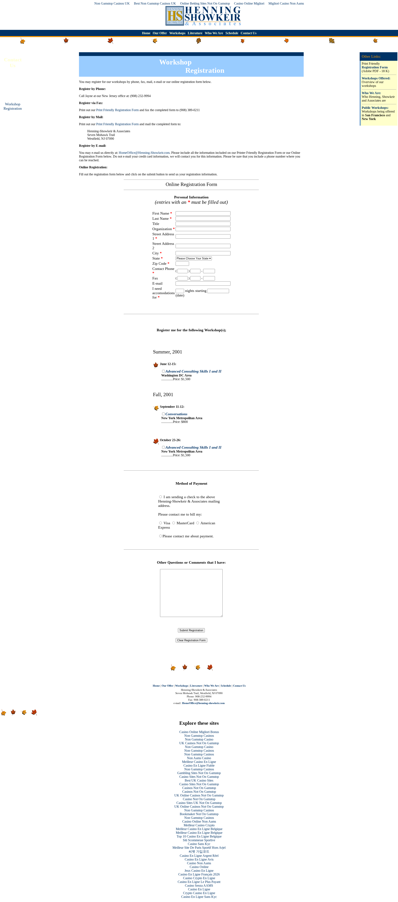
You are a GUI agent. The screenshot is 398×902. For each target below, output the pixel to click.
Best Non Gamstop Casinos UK (155, 3)
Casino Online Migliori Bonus (199, 732)
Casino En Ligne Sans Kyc (199, 896)
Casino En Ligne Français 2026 (199, 874)
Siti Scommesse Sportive (199, 840)
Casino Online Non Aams (199, 821)
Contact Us (248, 33)
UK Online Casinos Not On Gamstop (199, 795)
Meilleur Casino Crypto (199, 825)
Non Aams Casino (199, 758)
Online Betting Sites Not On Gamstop (205, 3)
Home (146, 33)
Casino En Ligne (199, 889)
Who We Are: (371, 93)
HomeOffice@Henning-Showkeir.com (144, 152)
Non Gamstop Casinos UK (112, 3)
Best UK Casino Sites (199, 780)
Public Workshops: (375, 107)
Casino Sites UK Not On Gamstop (199, 803)
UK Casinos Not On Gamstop (199, 743)
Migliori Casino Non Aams (286, 3)
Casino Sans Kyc (199, 844)
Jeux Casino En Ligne (199, 870)
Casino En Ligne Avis (199, 859)
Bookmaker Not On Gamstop (199, 814)
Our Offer (160, 33)
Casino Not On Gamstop (199, 799)
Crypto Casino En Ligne (199, 893)
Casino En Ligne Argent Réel (199, 855)
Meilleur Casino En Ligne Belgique (199, 829)
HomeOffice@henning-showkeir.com (203, 703)
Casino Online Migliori (249, 3)
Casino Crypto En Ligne (199, 878)
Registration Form (375, 67)
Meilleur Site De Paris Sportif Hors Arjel (199, 847)
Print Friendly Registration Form (117, 110)
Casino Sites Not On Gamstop (199, 776)
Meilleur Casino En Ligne (199, 762)
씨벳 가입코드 (199, 851)
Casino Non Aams (199, 863)
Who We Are (214, 33)
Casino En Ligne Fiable (199, 765)
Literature (195, 33)
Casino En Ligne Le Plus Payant (199, 882)
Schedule (232, 33)
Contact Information (12, 87)
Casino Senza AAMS (199, 885)
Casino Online (199, 867)
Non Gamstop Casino (199, 739)
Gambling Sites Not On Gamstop (199, 773)
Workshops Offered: (376, 78)
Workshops (177, 33)
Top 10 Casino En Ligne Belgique (199, 836)
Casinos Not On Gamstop (199, 788)
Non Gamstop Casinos (199, 735)
